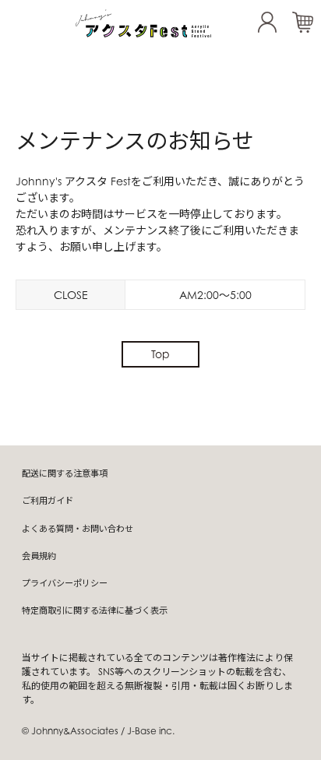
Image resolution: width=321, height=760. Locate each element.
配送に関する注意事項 (65, 473)
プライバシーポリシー (65, 583)
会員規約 (39, 556)
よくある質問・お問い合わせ (77, 528)
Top (160, 354)
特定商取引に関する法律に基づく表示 (95, 610)
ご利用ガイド (47, 500)
